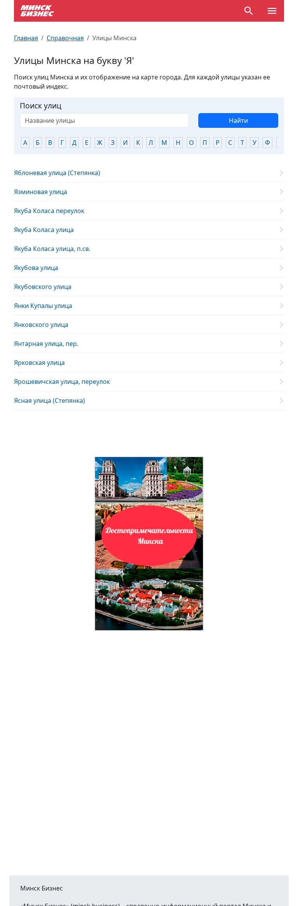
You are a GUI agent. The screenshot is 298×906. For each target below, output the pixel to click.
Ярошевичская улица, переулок (62, 381)
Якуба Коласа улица (44, 229)
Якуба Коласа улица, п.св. (52, 248)
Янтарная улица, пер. (46, 343)
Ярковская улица (39, 362)
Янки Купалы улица (43, 305)
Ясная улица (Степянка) (49, 400)
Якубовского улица (42, 286)
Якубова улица (36, 267)
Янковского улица (41, 324)
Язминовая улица (40, 191)
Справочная (65, 38)
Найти (238, 120)
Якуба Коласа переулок (49, 210)
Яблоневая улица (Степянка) (57, 172)
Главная (26, 38)
